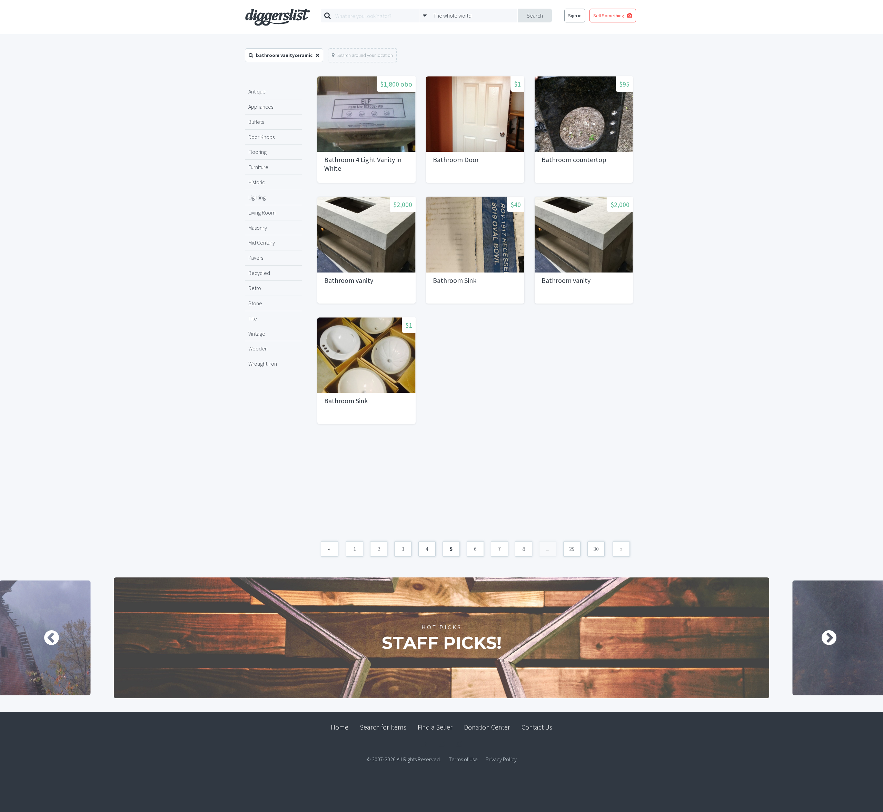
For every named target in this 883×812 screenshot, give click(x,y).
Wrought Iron (262, 363)
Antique (257, 91)
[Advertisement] (475, 486)
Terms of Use (463, 759)
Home (339, 727)
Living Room (262, 212)
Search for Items (383, 727)
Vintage (256, 333)
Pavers (255, 257)
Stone (255, 303)
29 (572, 548)
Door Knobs (261, 136)
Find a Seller (435, 727)
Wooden (258, 348)
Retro (254, 288)
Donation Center (487, 727)
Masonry (257, 227)
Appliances (260, 106)
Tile (252, 318)
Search (535, 15)
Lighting (257, 197)
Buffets (256, 121)
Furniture (258, 167)
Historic (256, 182)
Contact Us (537, 727)
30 (596, 548)
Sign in (575, 15)
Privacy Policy (501, 759)
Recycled (259, 272)
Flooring (257, 151)
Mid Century (261, 242)
